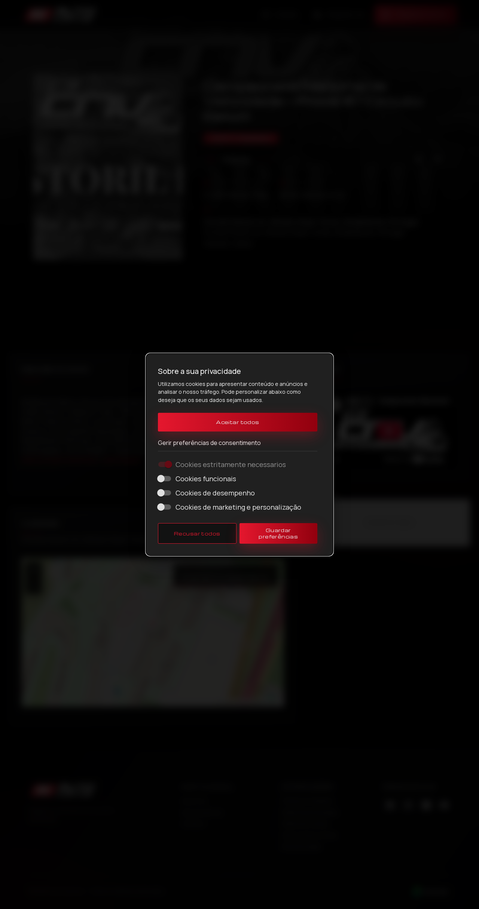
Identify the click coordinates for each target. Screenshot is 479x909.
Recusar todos (197, 533)
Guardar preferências (278, 533)
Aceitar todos (237, 422)
